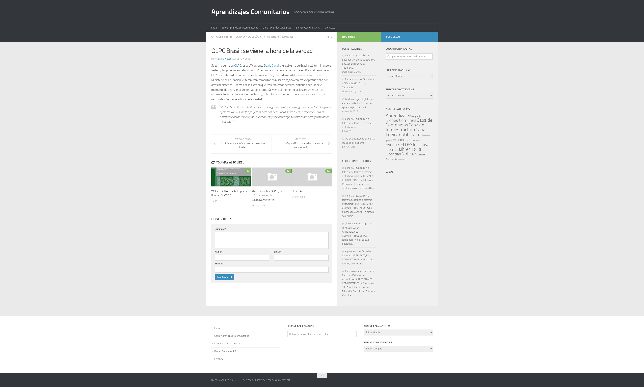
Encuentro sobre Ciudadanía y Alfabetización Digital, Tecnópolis (358, 83)
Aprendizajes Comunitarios (250, 12)
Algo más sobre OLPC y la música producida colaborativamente (267, 195)
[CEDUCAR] (312, 177)
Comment (220, 229)
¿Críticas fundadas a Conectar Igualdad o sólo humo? (358, 211)
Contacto (330, 27)
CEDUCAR (297, 191)
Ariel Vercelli (223, 58)
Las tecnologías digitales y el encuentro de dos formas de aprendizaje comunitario (358, 103)
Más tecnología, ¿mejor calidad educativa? (355, 239)
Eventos (393, 144)
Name (218, 251)
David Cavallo (272, 65)
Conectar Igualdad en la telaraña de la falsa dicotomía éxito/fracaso (357, 123)
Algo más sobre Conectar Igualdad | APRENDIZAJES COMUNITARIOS (356, 255)
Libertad (392, 149)
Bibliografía (415, 116)
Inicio (214, 27)
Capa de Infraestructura (228, 36)
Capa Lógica (255, 36)
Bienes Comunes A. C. (308, 27)
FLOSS (407, 144)
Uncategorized (400, 159)
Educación (416, 140)
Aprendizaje (397, 115)
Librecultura (410, 149)
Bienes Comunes (401, 120)
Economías (402, 139)
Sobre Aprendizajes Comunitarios (240, 27)
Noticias (287, 36)
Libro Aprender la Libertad (277, 27)
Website (219, 263)
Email (277, 251)
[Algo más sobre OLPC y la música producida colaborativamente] (272, 177)
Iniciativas (273, 36)
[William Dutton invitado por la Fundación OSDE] (231, 177)
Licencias (393, 154)
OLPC (237, 65)
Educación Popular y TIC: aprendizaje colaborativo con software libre (358, 184)
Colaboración (411, 134)
